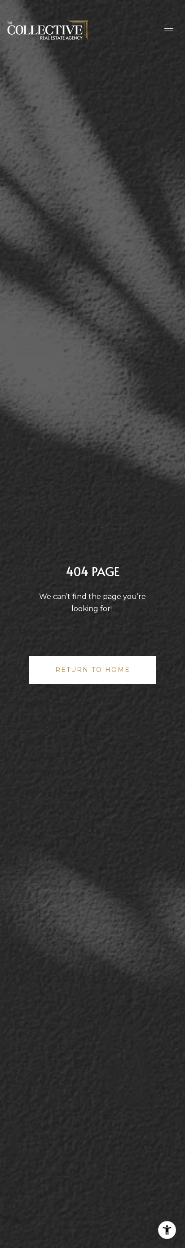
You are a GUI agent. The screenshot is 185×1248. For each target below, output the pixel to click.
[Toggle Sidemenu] (169, 30)
